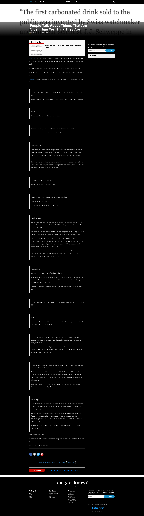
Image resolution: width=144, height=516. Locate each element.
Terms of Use (71, 499)
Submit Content (72, 500)
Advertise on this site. (97, 511)
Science (31, 496)
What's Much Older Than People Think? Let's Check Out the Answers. (65, 470)
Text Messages (52, 497)
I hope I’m (32, 59)
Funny (30, 494)
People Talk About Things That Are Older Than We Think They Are (63, 46)
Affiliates (70, 502)
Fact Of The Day (40, 2)
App (50, 496)
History (31, 497)
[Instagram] (108, 2)
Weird (30, 493)
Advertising (71, 494)
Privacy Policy (71, 497)
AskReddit (32, 79)
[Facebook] (103, 2)
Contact (70, 496)
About (69, 493)
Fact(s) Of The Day (53, 493)
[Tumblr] (111, 2)
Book (50, 494)
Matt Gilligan (35, 32)
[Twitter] (105, 2)
